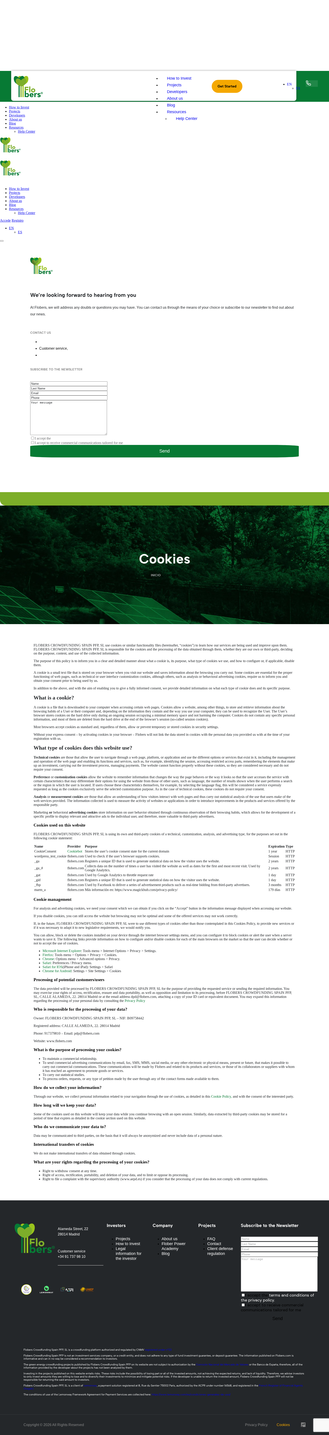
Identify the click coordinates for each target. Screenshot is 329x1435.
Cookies (283, 1425)
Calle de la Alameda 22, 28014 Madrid (69, 342)
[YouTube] (71, 484)
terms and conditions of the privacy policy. (81, 438)
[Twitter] (33, 484)
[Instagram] (62, 484)
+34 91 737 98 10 (82, 348)
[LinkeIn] (52, 484)
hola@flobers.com (53, 355)
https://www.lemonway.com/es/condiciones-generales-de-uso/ (191, 1394)
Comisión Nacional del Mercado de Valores (222, 1364)
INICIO (156, 575)
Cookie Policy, (221, 1096)
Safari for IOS (52, 967)
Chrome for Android (57, 971)
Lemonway (90, 1385)
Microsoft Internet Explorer (62, 951)
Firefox (48, 955)
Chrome (48, 959)
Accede (5, 220)
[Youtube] (97, 1272)
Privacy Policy (135, 1001)
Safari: (47, 963)
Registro (18, 220)
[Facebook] (43, 484)
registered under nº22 (158, 1349)
